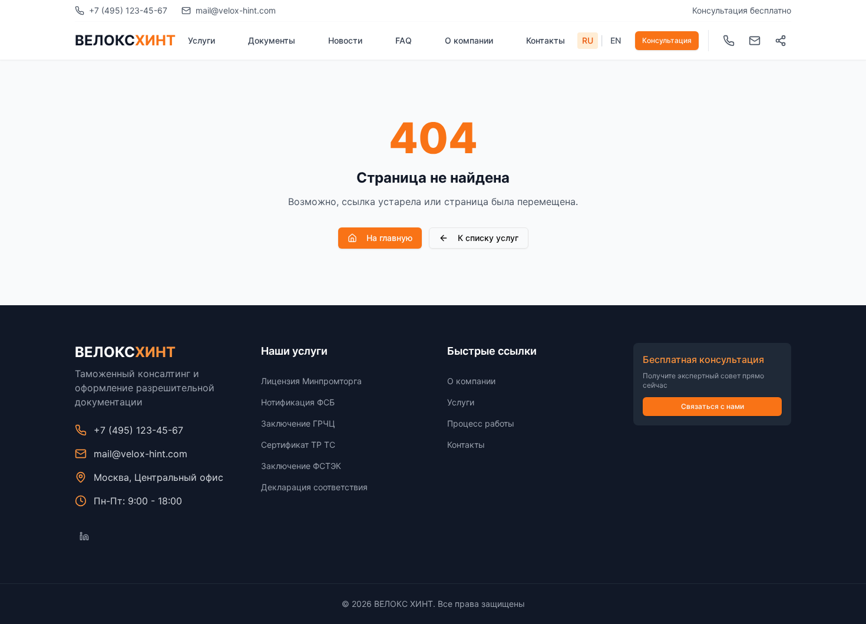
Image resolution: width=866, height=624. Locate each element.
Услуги (201, 40)
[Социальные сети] (780, 40)
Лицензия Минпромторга (311, 381)
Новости (345, 40)
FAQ (403, 40)
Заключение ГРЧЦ (298, 423)
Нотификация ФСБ (298, 402)
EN (615, 40)
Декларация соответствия (314, 487)
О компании (469, 40)
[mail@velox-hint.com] (754, 40)
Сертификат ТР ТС (298, 445)
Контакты (545, 40)
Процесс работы (480, 423)
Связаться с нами (712, 406)
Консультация (667, 40)
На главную (389, 238)
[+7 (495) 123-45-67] (728, 40)
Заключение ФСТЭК (301, 466)
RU (587, 40)
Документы (271, 40)
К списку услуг (488, 238)
